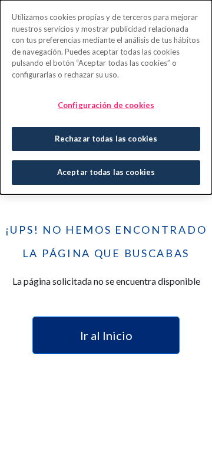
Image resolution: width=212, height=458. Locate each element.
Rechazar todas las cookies (106, 138)
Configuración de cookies (106, 105)
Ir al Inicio (106, 335)
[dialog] (106, 97)
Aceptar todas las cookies (106, 172)
